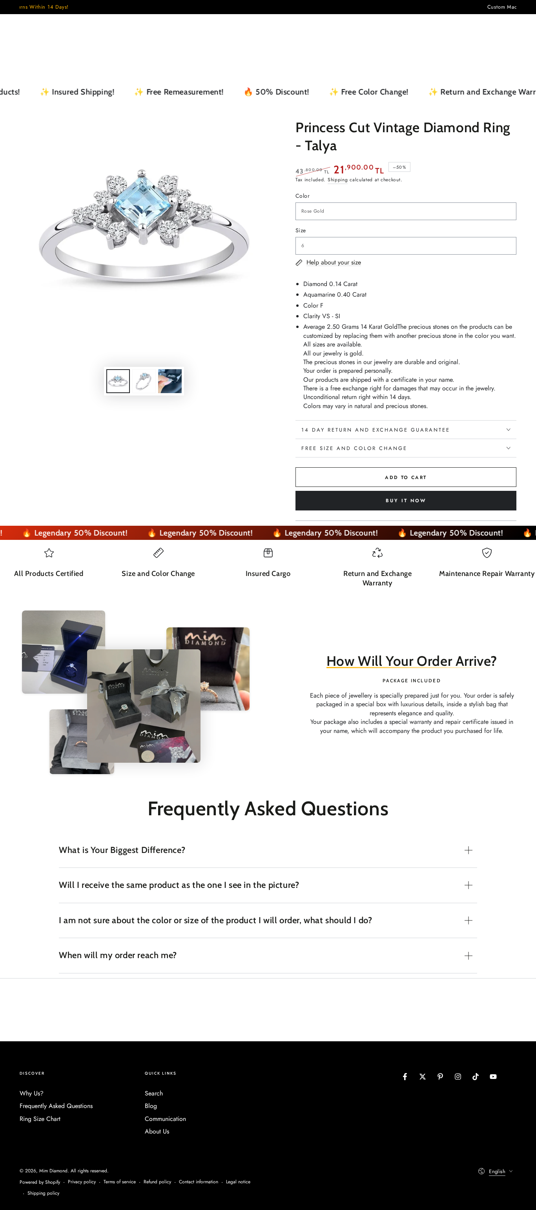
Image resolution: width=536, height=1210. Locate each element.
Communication (165, 1118)
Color (302, 196)
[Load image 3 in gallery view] (170, 381)
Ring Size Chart (40, 1118)
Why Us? (32, 1093)
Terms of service (120, 1182)
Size (300, 230)
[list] (268, 571)
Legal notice (238, 1182)
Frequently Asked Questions (56, 1105)
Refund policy (157, 1182)
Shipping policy (43, 1193)
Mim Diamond (53, 1170)
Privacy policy (82, 1182)
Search (154, 1093)
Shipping (338, 179)
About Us (157, 1131)
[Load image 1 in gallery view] (118, 381)
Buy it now (406, 500)
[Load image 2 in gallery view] (144, 381)
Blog (151, 1105)
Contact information (198, 1182)
